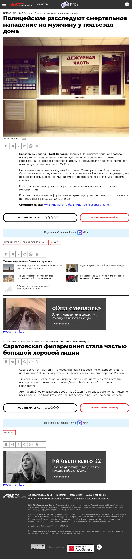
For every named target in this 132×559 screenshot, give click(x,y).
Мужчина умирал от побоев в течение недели (103, 265)
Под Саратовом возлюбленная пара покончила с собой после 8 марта (35, 277)
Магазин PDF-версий (96, 495)
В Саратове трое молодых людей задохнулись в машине (33, 287)
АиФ (24, 138)
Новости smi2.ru (13, 331)
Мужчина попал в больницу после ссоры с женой (77, 204)
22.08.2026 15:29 (11, 341)
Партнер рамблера (56, 547)
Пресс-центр (76, 495)
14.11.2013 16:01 (9, 13)
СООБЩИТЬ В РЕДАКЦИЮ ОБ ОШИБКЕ (91, 499)
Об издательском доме (40, 495)
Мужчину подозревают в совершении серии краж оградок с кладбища (39, 266)
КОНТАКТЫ (61, 495)
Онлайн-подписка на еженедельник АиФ (49, 499)
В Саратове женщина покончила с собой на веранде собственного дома (102, 277)
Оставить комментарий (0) (104, 217)
